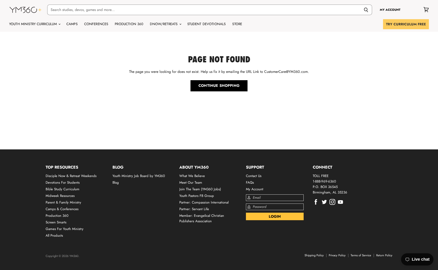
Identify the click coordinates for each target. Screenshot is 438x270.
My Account (254, 189)
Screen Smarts (56, 222)
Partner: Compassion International (204, 202)
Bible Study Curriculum (62, 189)
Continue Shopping (219, 85)
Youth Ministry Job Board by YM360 (138, 175)
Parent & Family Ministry (63, 202)
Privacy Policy (337, 255)
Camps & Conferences (62, 209)
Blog (115, 182)
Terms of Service (361, 255)
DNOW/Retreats (164, 23)
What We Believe (192, 175)
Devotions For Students (63, 182)
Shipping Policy (314, 255)
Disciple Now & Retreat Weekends (71, 175)
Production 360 (129, 23)
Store (237, 23)
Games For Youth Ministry (64, 228)
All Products (54, 235)
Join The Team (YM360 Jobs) (200, 189)
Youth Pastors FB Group (196, 195)
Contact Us (253, 175)
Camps (72, 23)
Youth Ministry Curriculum (33, 23)
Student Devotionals (206, 23)
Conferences (96, 23)
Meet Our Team (190, 182)
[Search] (366, 10)
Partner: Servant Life (194, 209)
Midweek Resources (60, 195)
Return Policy (384, 255)
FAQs (250, 182)
